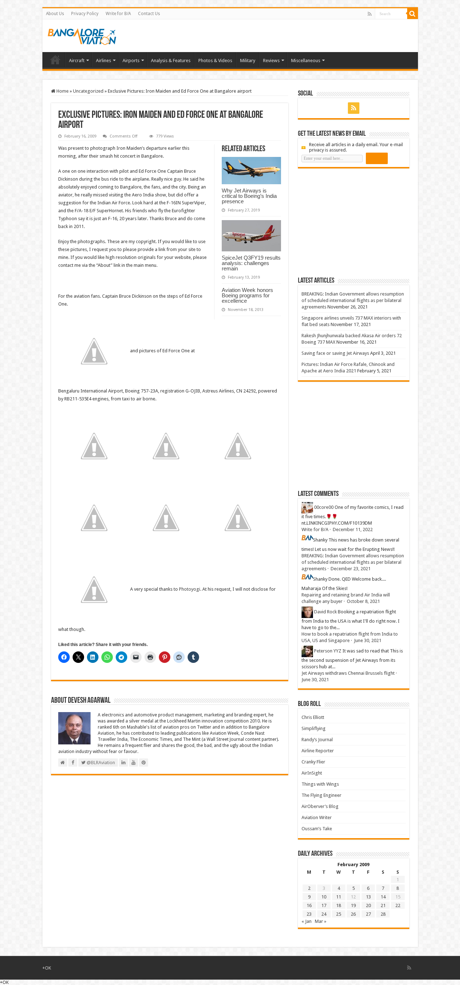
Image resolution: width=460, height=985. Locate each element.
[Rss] (369, 14)
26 (353, 914)
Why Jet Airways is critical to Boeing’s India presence (249, 195)
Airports (131, 60)
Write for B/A (118, 13)
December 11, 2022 (353, 529)
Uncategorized (88, 91)
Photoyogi (189, 589)
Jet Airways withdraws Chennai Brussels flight (348, 673)
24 (323, 914)
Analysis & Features (170, 60)
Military (247, 60)
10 (323, 897)
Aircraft (76, 60)
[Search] (412, 13)
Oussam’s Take (317, 828)
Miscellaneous (305, 60)
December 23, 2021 (351, 568)
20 (368, 905)
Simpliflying (314, 728)
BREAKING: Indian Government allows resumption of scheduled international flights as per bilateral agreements (353, 300)
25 (338, 914)
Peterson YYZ (327, 651)
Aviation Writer (317, 817)
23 (309, 914)
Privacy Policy (84, 13)
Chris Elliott (313, 717)
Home (55, 59)
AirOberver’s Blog (320, 806)
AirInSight (312, 773)
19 (353, 905)
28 (383, 914)
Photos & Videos (215, 60)
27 (368, 914)
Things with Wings (320, 784)
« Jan (307, 921)
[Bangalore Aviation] (82, 35)
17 (323, 905)
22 (397, 905)
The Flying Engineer (321, 795)
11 (338, 897)
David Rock (325, 611)
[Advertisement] (352, 222)
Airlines (103, 60)
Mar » (320, 921)
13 (368, 897)
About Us (55, 13)
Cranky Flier (313, 762)
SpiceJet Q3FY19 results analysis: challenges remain (251, 263)
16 (309, 905)
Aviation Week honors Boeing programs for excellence (247, 295)
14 (383, 897)
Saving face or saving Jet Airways (335, 353)
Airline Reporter (318, 750)
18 (338, 905)
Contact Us (149, 13)
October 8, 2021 (363, 601)
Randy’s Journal (317, 739)
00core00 (324, 507)
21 (383, 905)
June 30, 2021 (367, 640)
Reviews (271, 60)
